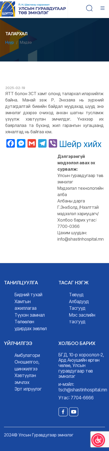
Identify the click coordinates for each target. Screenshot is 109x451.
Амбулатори (27, 355)
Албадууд (79, 301)
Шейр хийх (80, 144)
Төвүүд (76, 294)
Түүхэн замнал (30, 315)
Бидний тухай (28, 294)
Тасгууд (77, 308)
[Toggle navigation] (103, 9)
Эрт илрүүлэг (28, 389)
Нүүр (9, 42)
